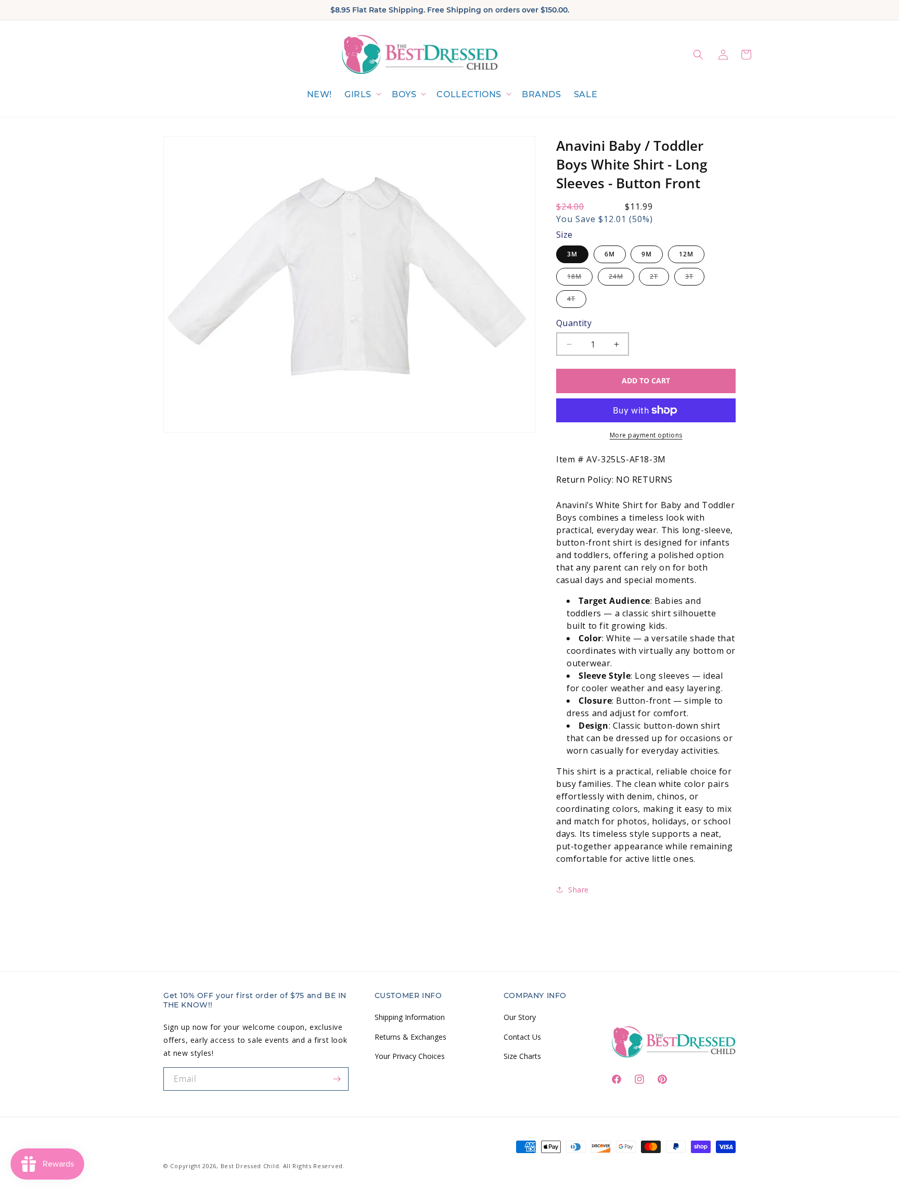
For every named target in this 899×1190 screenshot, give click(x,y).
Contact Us (522, 1036)
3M (572, 254)
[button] (362, 95)
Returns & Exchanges (410, 1036)
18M (580, 278)
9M (646, 254)
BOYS (404, 94)
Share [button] (578, 890)
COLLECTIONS (469, 94)
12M (686, 254)
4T (576, 301)
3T (694, 278)
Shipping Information (410, 1017)
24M (621, 278)
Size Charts (522, 1055)
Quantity (574, 323)
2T (659, 278)
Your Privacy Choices (410, 1055)
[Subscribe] (337, 1079)
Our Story (520, 1017)
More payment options (646, 435)
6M (610, 254)
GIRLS (357, 94)
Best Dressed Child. (251, 1166)
